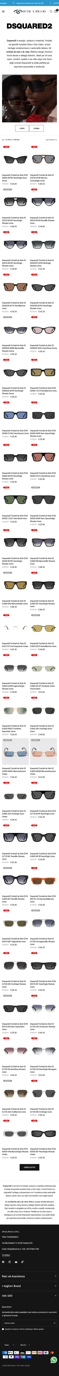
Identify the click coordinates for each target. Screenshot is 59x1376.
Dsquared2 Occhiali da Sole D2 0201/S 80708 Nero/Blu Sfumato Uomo (42, 220)
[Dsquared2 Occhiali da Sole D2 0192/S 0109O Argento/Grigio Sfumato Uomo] (15, 666)
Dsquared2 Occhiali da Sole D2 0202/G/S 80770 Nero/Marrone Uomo (14, 305)
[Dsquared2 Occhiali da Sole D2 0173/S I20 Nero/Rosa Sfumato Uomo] (15, 1049)
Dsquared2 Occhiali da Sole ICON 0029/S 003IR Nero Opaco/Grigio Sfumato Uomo (43, 433)
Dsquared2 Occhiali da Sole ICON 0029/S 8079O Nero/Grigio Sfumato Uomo (15, 476)
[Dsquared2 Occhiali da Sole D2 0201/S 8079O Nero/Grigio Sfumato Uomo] (15, 243)
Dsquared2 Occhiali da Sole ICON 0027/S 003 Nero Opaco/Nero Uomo (15, 1027)
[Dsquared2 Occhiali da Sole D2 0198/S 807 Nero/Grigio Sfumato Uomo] (43, 584)
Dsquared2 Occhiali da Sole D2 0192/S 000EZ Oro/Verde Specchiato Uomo (14, 729)
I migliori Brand (11, 1286)
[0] (55, 11)
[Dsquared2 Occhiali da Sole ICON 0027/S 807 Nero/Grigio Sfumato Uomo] (43, 964)
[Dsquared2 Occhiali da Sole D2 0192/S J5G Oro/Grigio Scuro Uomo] (43, 709)
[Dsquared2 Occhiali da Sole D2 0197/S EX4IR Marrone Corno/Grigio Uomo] (43, 158)
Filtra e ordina (12, 140)
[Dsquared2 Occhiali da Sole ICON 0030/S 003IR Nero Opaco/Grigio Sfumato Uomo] (43, 499)
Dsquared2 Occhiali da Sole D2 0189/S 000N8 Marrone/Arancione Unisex (43, 771)
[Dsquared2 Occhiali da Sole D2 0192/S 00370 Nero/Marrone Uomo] (43, 626)
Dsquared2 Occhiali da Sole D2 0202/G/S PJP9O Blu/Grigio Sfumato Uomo (42, 263)
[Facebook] (5, 1262)
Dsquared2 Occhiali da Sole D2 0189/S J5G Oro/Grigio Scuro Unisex (14, 814)
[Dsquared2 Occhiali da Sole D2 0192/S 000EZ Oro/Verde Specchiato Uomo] (15, 709)
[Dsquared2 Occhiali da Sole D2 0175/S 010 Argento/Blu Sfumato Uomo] (43, 922)
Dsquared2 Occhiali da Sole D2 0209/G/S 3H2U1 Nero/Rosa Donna (43, 346)
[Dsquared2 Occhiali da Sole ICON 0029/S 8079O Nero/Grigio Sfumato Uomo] (15, 456)
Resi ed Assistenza (13, 1276)
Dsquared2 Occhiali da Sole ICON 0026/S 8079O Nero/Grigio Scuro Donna (15, 178)
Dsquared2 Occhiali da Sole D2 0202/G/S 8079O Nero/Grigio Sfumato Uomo (42, 305)
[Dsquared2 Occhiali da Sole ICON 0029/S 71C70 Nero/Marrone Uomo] (43, 371)
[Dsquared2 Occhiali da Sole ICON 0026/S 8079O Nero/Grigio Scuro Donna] (15, 158)
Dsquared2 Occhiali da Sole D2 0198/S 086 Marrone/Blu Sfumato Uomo (42, 561)
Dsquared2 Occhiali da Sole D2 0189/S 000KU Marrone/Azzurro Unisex (14, 771)
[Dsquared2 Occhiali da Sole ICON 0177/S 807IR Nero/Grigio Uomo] (43, 794)
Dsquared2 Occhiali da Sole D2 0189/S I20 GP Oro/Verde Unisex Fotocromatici (42, 686)
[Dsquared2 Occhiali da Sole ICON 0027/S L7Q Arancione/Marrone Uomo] (43, 879)
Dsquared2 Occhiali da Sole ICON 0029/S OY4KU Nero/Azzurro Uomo (15, 432)
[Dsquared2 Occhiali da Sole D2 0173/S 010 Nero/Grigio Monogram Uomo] (43, 1049)
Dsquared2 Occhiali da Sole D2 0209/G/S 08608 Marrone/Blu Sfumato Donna (14, 348)
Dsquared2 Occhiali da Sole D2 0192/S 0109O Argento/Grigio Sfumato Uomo (14, 686)
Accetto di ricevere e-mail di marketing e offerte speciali (24, 1329)
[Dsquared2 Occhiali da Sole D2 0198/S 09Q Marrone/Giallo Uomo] (15, 584)
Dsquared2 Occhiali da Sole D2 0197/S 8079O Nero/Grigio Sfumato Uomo (14, 220)
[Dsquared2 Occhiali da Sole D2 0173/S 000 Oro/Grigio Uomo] (43, 1092)
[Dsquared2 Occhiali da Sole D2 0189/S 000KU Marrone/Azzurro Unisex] (15, 751)
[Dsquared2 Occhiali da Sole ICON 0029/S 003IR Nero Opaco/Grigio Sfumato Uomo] (43, 413)
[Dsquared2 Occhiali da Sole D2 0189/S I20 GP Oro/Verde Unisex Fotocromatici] (43, 666)
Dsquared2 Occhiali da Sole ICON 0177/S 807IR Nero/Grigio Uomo (43, 812)
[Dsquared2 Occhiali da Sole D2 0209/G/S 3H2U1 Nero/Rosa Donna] (43, 328)
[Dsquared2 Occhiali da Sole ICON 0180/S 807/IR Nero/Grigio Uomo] (43, 836)
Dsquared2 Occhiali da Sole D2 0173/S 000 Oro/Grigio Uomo (42, 1110)
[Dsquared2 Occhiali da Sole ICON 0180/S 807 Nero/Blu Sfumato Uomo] (15, 879)
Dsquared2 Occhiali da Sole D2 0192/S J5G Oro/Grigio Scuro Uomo (42, 729)
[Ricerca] (51, 11)
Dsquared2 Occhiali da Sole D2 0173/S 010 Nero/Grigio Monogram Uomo (43, 1069)
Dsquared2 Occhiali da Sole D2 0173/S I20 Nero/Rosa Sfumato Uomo (14, 1069)
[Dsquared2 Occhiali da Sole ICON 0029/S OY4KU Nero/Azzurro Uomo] (15, 413)
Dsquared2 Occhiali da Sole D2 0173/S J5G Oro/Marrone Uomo (14, 1110)
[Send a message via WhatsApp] (54, 1360)
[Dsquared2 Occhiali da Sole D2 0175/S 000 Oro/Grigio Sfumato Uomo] (15, 964)
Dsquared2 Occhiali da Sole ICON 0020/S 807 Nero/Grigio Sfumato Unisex (43, 1152)
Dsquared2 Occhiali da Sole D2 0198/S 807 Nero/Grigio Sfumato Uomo (42, 604)
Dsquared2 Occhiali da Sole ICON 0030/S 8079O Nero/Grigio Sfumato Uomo (15, 561)
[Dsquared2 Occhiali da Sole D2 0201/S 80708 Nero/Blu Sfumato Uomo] (43, 201)
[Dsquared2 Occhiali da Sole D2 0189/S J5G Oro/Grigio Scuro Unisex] (15, 794)
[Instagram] (12, 1262)
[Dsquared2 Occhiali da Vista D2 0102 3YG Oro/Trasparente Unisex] (15, 626)
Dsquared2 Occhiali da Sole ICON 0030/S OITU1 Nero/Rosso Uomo (43, 474)
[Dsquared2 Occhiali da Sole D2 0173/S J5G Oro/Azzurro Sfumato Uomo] (43, 1007)
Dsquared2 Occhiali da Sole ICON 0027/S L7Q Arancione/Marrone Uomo (43, 899)
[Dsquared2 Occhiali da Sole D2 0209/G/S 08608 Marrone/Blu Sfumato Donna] (15, 328)
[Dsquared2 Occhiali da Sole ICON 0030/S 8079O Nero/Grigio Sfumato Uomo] (15, 541)
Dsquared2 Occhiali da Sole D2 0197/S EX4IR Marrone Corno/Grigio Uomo (42, 178)
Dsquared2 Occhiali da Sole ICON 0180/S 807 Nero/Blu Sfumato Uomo (15, 899)
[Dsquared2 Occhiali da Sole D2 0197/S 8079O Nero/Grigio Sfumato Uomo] (15, 201)
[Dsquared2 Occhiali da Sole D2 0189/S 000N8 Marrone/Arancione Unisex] (43, 751)
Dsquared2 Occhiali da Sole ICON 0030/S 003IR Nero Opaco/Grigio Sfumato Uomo (43, 518)
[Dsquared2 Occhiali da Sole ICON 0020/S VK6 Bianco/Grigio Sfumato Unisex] (15, 1132)
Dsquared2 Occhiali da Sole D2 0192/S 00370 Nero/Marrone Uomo (43, 645)
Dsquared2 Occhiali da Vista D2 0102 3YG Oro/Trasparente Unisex (15, 645)
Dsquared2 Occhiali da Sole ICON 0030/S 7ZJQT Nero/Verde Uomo (15, 517)
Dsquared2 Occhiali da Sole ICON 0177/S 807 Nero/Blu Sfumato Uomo (15, 856)
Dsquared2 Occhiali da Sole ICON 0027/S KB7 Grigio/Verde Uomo (15, 940)
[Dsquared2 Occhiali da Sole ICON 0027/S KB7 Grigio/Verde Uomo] (15, 922)
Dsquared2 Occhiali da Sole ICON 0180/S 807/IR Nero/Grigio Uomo (43, 855)
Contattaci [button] (6, 1255)
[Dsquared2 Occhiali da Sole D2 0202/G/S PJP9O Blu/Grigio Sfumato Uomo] (43, 243)
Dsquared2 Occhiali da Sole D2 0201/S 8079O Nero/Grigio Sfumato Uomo (14, 263)
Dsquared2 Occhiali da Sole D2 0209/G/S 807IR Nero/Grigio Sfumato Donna (14, 391)
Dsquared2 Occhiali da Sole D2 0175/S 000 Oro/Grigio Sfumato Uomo (14, 984)
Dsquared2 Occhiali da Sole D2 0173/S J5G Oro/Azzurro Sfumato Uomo (42, 1027)
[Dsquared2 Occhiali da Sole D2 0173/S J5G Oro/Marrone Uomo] (15, 1092)
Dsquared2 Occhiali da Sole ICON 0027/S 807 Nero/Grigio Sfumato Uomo (43, 984)
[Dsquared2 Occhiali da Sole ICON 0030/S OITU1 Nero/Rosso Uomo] (43, 456)
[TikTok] (24, 1262)
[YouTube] (18, 1262)
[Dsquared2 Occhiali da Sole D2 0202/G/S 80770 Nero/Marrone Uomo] (15, 286)
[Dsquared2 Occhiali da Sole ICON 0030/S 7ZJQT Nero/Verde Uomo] (15, 499)
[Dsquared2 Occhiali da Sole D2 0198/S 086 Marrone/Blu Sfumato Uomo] (43, 541)
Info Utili (7, 1295)
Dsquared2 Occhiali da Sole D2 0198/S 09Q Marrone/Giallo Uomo (15, 602)
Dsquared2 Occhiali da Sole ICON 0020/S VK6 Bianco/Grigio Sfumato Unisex (15, 1152)
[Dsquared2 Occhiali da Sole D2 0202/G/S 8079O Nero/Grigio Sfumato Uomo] (43, 286)
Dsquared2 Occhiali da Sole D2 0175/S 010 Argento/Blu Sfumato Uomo (42, 941)
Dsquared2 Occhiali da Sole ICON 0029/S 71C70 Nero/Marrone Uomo (43, 389)
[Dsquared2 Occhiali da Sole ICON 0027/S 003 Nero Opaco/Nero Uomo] (15, 1007)
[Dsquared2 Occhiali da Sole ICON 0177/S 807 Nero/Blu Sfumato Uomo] (15, 836)
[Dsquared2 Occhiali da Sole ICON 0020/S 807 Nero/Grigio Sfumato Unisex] (43, 1132)
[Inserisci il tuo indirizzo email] (54, 1323)
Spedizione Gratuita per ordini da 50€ (24, 3)
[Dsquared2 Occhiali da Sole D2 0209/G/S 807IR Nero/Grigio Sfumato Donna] (15, 371)
